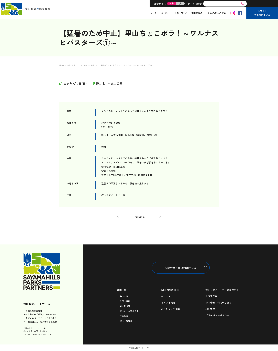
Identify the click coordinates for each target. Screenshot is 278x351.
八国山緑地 (125, 301)
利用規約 (210, 309)
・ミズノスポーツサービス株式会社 (40, 318)
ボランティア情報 (170, 309)
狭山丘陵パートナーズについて (222, 290)
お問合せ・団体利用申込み (181, 268)
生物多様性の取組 (216, 13)
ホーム (153, 13)
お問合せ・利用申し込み (218, 302)
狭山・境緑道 (126, 320)
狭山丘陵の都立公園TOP (69, 65)
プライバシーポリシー (217, 315)
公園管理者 (197, 13)
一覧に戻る (139, 216)
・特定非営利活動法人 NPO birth (39, 314)
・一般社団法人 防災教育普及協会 (40, 321)
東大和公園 (125, 306)
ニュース (166, 296)
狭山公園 (124, 296)
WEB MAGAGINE (170, 290)
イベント (166, 13)
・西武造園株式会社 (32, 310)
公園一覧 (179, 13)
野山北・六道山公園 (129, 311)
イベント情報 (89, 65)
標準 (171, 3)
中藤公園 (124, 316)
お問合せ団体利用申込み (262, 13)
